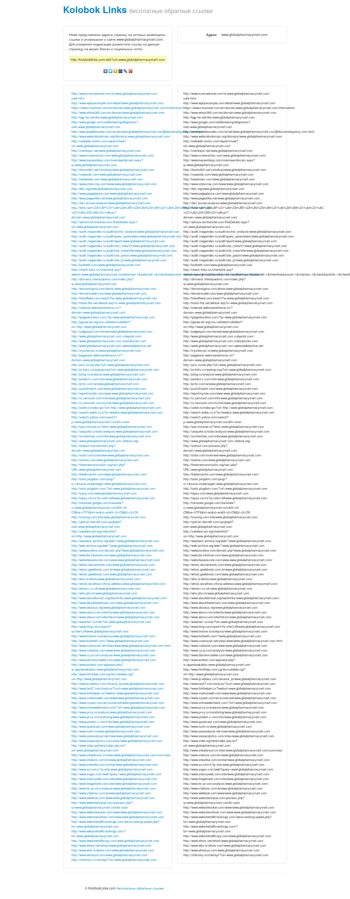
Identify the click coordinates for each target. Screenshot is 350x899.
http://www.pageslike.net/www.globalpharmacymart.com (109, 198)
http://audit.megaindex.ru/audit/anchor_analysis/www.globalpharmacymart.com (125, 231)
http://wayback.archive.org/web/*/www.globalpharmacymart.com (115, 540)
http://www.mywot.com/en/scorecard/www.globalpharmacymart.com (117, 702)
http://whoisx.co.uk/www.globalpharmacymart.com (105, 588)
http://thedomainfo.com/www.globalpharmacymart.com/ (109, 474)
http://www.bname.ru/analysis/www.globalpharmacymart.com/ (113, 636)
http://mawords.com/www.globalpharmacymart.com (106, 174)
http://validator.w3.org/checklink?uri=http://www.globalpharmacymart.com (99, 533)
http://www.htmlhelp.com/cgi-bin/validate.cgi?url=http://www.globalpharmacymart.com (102, 676)
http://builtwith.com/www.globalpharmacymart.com (105, 264)
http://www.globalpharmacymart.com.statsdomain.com (108, 341)
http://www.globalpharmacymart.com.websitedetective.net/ (111, 345)
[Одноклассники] (115, 71)
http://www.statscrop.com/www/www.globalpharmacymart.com (114, 184)
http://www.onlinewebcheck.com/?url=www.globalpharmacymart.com (118, 707)
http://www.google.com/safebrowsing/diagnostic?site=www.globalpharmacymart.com (104, 124)
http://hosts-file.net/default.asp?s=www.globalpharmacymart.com (116, 303)
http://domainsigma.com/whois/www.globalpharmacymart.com (113, 288)
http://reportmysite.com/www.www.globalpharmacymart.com (112, 393)
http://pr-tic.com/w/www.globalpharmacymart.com (105, 383)
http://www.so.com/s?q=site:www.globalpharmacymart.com (112, 769)
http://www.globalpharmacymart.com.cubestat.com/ (106, 336)
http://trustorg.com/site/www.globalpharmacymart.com (108, 517)
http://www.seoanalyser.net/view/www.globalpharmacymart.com (114, 736)
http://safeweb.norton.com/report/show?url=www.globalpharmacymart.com (98, 143)
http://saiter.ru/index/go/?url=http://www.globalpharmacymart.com (116, 407)
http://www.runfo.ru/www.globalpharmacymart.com (105, 731)
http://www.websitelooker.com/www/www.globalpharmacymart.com (116, 812)
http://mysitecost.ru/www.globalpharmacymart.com (106, 350)
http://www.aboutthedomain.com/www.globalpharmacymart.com (114, 602)
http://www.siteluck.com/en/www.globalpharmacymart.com (111, 759)
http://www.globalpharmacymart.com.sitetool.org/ (105, 441)
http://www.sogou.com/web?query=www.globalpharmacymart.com (116, 774)
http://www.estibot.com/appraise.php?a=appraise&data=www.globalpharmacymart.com (105, 667)
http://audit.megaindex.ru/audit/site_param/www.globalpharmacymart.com (121, 255)
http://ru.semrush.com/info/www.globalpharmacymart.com (111, 398)
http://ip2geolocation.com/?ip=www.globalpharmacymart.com (113, 317)
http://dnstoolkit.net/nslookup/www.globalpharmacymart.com (112, 169)
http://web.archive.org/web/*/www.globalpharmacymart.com (112, 545)
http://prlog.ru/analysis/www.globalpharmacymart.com (108, 374)
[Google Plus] (130, 71)
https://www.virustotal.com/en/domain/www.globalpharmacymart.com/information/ (127, 107)
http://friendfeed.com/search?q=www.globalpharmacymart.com (114, 298)
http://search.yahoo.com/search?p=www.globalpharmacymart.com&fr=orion (100, 419)
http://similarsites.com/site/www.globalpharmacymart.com (111, 436)
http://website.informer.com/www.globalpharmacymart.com (111, 555)
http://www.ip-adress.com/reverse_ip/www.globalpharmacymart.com (117, 683)
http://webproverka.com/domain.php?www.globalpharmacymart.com (117, 550)
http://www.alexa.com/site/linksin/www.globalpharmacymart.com (115, 617)
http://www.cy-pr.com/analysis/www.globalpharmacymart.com (113, 655)
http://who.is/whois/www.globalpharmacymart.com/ (106, 579)
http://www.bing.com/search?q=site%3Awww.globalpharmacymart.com (100, 628)
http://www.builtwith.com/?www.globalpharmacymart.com (110, 640)
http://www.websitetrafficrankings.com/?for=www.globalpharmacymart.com (98, 833)
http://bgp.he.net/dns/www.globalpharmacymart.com (107, 117)
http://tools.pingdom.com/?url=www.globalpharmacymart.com (113, 488)
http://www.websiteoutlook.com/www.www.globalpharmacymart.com (117, 817)
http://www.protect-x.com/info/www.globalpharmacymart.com (113, 721)
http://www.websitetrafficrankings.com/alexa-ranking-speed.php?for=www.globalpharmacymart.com (115, 824)
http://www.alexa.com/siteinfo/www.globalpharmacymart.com (113, 612)
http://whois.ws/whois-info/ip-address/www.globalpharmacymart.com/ (118, 583)
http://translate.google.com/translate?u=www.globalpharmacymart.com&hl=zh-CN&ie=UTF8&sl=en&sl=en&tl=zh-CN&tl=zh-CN (104, 507)
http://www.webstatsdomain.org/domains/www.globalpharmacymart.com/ (121, 136)
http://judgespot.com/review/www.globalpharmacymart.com (111, 331)
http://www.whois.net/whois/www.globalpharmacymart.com (111, 845)
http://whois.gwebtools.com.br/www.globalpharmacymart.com (113, 569)
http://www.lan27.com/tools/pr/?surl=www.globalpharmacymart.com (117, 688)
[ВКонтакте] (105, 71)
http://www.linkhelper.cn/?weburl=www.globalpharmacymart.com (115, 693)
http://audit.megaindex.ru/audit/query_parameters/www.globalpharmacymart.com (126, 236)
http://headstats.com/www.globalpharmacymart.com (107, 179)
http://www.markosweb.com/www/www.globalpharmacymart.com (115, 698)
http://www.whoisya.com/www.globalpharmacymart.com (109, 855)
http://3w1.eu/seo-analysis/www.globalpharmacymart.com (110, 203)
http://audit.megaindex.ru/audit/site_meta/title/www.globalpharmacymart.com (124, 250)
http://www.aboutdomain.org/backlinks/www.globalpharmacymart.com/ (119, 598)
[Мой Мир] (120, 71)
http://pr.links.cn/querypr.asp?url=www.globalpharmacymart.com (115, 369)
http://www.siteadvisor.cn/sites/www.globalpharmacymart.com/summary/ (121, 755)
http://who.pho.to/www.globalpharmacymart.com (104, 593)
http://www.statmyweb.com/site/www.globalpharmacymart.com (114, 778)
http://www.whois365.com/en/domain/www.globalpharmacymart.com (118, 112)
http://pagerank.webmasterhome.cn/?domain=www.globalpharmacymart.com (98, 357)
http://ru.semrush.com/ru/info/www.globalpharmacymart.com (112, 402)
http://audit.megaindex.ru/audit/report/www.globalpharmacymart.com (118, 241)
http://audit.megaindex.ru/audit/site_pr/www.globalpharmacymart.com (118, 260)
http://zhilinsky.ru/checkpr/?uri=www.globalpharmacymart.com (114, 859)
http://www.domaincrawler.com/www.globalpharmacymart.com (113, 659)
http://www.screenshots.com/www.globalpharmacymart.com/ (112, 155)
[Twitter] (110, 71)
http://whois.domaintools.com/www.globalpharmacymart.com (113, 564)
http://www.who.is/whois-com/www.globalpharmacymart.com (112, 850)
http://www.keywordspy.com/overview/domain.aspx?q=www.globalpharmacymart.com (107, 162)
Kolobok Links (95, 9)
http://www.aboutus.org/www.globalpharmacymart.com (108, 607)
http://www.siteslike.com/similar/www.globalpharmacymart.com (114, 764)
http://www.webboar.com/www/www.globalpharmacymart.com (113, 797)
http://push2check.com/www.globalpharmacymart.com (108, 388)
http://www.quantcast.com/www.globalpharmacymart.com (110, 726)
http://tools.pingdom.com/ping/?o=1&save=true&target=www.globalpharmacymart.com (108, 481)
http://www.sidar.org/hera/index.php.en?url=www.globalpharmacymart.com (98, 747)
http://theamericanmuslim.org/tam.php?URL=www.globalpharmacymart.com (98, 467)
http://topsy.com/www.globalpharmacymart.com (104, 493)
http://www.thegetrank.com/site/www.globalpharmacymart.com (114, 783)
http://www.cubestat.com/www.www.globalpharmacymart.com (113, 650)
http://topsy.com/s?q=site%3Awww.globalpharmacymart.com (113, 498)
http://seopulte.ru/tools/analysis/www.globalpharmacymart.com (114, 431)
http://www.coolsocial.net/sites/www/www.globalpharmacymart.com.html (120, 645)
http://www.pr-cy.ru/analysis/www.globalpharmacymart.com (111, 712)
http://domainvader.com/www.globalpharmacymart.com (109, 293)
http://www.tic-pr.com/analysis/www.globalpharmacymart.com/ (113, 788)
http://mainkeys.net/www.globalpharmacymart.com (106, 150)
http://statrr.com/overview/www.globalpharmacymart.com (110, 455)
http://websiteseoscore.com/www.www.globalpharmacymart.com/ (115, 560)
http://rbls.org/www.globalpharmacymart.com (102, 188)
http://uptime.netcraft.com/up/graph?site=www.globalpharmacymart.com (96, 524)
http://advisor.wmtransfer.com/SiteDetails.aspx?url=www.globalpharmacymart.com (104, 224)
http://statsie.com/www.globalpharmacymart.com (105, 460)
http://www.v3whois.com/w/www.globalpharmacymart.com (111, 793)
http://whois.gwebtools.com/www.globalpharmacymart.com (111, 574)
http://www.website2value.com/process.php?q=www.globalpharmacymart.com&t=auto (102, 805)
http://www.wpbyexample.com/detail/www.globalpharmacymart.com (117, 103)
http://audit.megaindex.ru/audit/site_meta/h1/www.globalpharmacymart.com (123, 245)
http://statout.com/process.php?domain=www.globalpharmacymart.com (98, 448)
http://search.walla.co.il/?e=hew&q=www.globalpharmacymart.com (117, 412)
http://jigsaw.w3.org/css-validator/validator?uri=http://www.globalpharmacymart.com (101, 324)
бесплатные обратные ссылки (140, 888)
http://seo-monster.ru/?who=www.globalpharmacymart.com (111, 426)
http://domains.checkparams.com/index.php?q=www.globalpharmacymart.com (102, 281)
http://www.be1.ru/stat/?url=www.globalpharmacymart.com (111, 621)
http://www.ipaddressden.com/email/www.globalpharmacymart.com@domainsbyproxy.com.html (136, 131)
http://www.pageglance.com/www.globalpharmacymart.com (111, 193)
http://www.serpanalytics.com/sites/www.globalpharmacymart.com (116, 740)
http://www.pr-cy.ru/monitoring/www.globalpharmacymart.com (113, 717)
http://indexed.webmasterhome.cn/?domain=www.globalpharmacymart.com (98, 310)
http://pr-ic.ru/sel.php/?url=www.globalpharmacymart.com (110, 364)
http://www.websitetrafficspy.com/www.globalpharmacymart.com (115, 840)
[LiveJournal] (125, 71)
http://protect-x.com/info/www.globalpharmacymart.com (109, 379)
